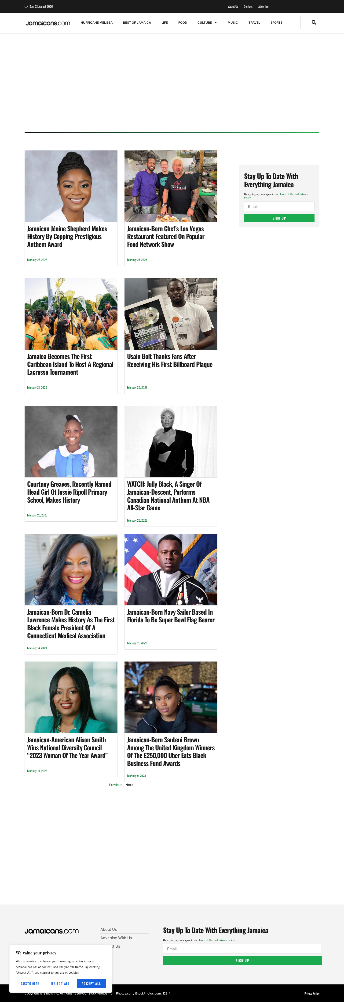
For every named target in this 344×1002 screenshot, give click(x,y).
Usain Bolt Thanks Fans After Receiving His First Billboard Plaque (169, 360)
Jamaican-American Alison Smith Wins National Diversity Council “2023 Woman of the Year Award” (67, 747)
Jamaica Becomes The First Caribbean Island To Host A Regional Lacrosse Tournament (70, 364)
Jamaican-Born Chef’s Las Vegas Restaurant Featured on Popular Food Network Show (165, 236)
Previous (115, 785)
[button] (314, 23)
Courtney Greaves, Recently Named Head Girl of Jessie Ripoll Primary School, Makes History (69, 491)
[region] (60, 969)
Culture (205, 22)
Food (182, 22)
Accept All (91, 983)
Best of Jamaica (137, 22)
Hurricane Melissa (97, 22)
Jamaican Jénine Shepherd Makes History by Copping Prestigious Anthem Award (67, 236)
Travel (254, 22)
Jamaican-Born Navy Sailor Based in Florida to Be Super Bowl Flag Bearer (170, 615)
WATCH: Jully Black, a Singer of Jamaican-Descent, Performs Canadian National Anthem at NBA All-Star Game (168, 495)
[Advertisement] (167, 92)
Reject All (60, 983)
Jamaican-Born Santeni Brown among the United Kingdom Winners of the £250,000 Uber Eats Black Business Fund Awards (171, 751)
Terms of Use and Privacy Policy (216, 940)
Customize (30, 983)
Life (164, 22)
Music (233, 22)
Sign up (279, 218)
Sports (276, 22)
